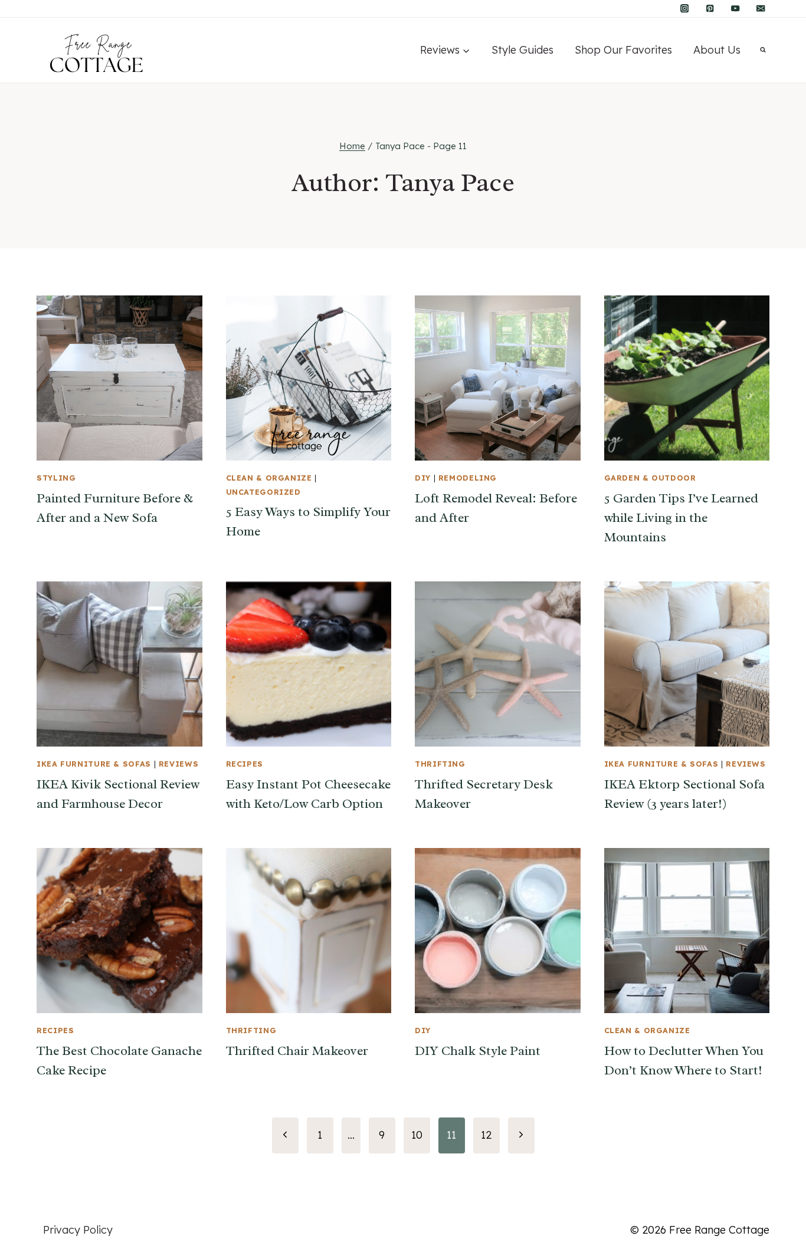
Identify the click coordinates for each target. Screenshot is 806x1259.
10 (416, 1135)
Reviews (178, 763)
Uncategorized (263, 492)
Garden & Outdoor (650, 477)
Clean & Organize (269, 477)
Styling (56, 477)
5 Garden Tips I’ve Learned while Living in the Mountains (681, 517)
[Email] (760, 8)
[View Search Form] (763, 50)
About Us (717, 50)
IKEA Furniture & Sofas (94, 763)
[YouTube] (735, 8)
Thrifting (440, 763)
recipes (244, 763)
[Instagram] (684, 8)
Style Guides (522, 50)
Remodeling (467, 477)
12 (486, 1135)
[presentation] (119, 378)
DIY (423, 477)
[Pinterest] (710, 8)
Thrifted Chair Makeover (297, 1051)
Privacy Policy (78, 1230)
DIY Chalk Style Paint (477, 1051)
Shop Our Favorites (623, 50)
